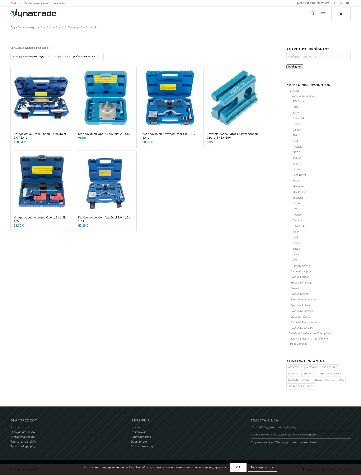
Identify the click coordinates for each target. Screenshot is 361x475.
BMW (296, 112)
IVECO (296, 152)
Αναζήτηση (294, 66)
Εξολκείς (295, 288)
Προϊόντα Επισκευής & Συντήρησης (308, 338)
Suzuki (296, 248)
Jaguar (297, 158)
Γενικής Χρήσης (301, 265)
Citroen (297, 129)
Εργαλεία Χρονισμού (69, 27)
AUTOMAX (312, 367)
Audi (295, 107)
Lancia (296, 169)
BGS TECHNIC (329, 367)
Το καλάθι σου (19, 427)
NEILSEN (293, 380)
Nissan (297, 203)
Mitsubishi (298, 197)
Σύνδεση (15, 3)
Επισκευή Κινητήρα (301, 271)
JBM (321, 373)
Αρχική (14, 27)
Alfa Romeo (299, 101)
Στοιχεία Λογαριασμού (36, 3)
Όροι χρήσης (139, 441)
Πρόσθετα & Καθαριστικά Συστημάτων (310, 333)
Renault (297, 220)
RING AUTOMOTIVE (323, 380)
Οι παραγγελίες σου (23, 436)
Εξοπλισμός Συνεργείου (304, 299)
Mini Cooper (300, 192)
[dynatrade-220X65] (33, 13)
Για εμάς (136, 427)
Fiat (295, 135)
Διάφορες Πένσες (300, 316)
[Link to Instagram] (341, 3)
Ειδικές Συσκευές (298, 343)
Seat (295, 237)
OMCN (305, 380)
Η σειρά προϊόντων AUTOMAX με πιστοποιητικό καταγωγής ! (284, 434)
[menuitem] (16, 3)
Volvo (296, 254)
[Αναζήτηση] (312, 13)
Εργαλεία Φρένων (300, 305)
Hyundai (297, 146)
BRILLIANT (294, 373)
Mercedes (298, 186)
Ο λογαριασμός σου (23, 432)
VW (295, 260)
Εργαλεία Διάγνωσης (302, 328)
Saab (296, 231)
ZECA (311, 386)
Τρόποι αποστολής (23, 441)
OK (238, 467)
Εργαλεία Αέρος (299, 293)
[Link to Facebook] (335, 3)
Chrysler (297, 124)
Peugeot (297, 214)
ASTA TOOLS (295, 367)
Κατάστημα (30, 27)
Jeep (295, 163)
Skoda (296, 243)
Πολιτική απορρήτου (144, 446)
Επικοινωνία (138, 432)
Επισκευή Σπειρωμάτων (304, 322)
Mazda (296, 180)
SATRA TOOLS (296, 386)
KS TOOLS (333, 373)
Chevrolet (298, 118)
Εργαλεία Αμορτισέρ (302, 311)
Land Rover (299, 175)
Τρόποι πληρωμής (22, 446)
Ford (295, 141)
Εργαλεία (46, 27)
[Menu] (323, 13)
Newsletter (59, 3)
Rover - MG (299, 226)
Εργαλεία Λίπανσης (301, 282)
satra (341, 380)
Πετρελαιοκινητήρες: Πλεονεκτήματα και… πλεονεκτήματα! (284, 442)
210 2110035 (323, 3)
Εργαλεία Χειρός (300, 277)
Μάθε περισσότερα (262, 467)
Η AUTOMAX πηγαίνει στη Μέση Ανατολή (273, 427)
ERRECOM (309, 373)
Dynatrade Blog (141, 436)
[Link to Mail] (347, 3)
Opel (295, 209)
